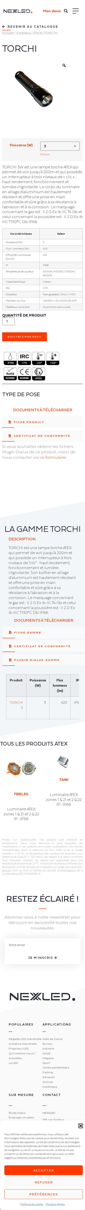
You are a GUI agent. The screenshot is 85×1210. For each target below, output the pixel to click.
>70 (24, 362)
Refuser (44, 1182)
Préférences (43, 1194)
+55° (53, 362)
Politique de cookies (31, 1204)
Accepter (43, 1170)
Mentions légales (55, 1204)
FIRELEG (21, 794)
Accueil (7, 33)
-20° (39, 362)
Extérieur (23, 33)
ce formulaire (53, 457)
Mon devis (52, 11)
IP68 (11, 362)
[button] (80, 1126)
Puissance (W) (21, 145)
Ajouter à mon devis (24, 337)
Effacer (45, 154)
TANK (63, 780)
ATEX (37, 33)
